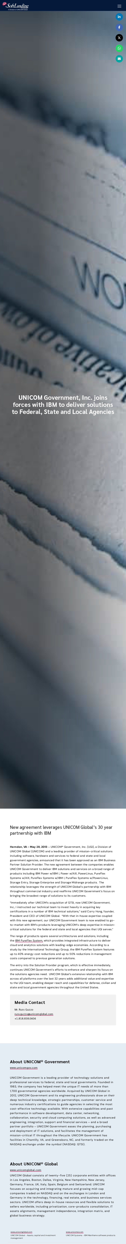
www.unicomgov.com (24, 1067)
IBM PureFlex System (29, 940)
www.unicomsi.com (74, 1232)
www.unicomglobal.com (25, 1170)
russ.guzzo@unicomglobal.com (34, 1014)
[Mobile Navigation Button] (119, 6)
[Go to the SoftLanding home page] (15, 6)
